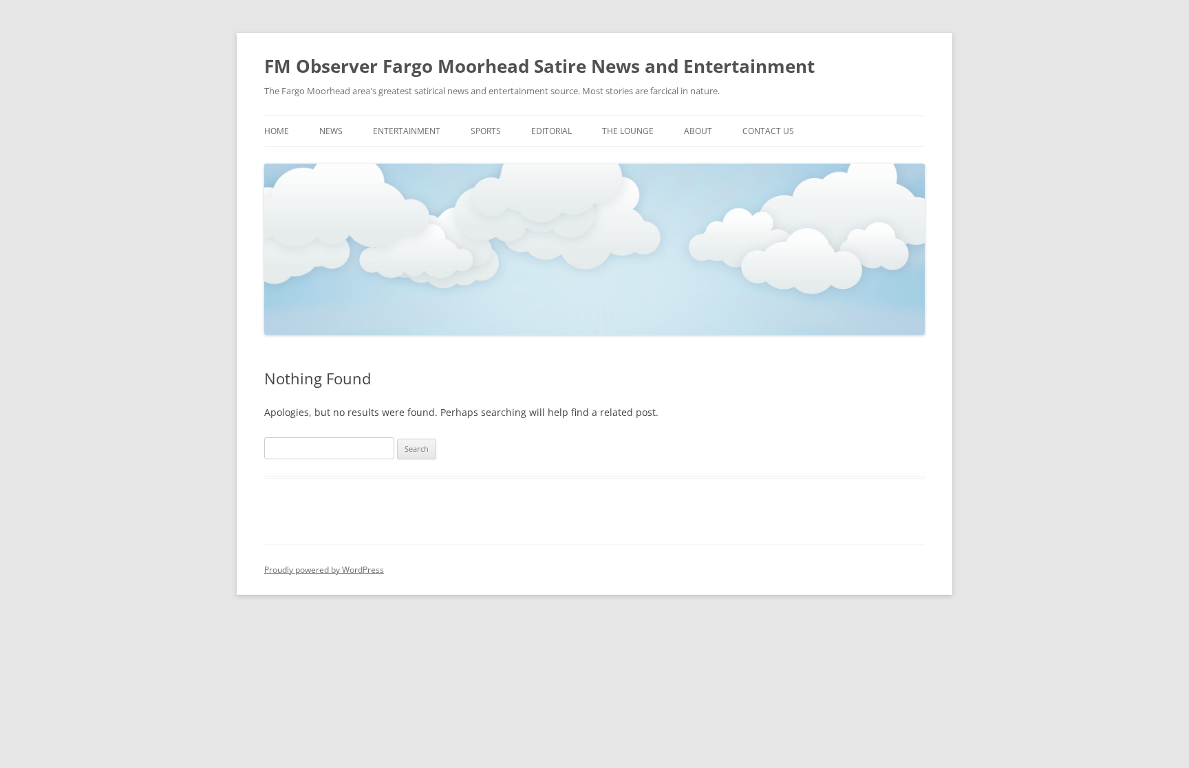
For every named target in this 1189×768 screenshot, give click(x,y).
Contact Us (768, 131)
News (331, 131)
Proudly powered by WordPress (324, 569)
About (698, 131)
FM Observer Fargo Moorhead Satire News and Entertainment (539, 66)
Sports (486, 131)
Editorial (551, 131)
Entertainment (406, 131)
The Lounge (628, 131)
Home (276, 131)
